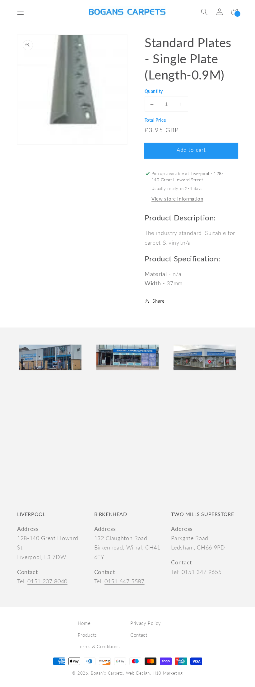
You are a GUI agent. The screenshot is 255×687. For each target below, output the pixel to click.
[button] (20, 11)
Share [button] (158, 301)
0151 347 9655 (202, 572)
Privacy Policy (145, 623)
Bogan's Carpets (107, 673)
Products (87, 635)
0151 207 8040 (47, 581)
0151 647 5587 (124, 581)
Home (84, 623)
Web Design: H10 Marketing (154, 673)
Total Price (155, 120)
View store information (177, 198)
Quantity (154, 91)
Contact (138, 635)
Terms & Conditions (99, 646)
